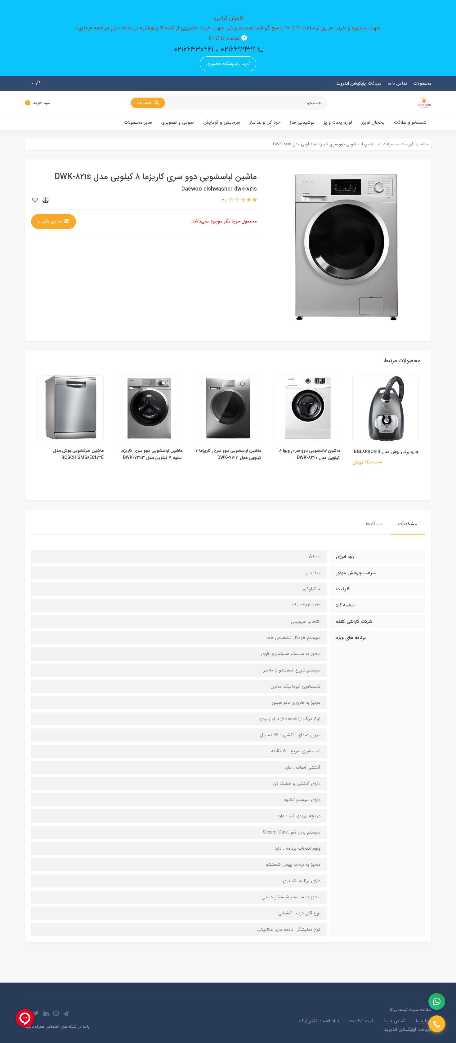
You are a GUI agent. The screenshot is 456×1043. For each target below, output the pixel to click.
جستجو (145, 103)
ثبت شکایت (361, 1021)
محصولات (422, 83)
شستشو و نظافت (410, 122)
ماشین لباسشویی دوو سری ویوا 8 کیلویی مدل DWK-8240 (309, 454)
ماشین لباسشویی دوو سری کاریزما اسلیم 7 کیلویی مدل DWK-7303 (151, 454)
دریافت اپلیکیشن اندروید (358, 83)
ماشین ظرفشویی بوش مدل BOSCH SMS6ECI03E (78, 454)
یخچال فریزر (373, 122)
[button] (36, 83)
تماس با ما (397, 83)
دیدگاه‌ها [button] (374, 524)
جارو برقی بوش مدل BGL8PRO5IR (386, 451)
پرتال (392, 1010)
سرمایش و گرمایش (221, 122)
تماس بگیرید (50, 221)
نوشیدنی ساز (302, 122)
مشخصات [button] (407, 524)
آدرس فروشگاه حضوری (228, 64)
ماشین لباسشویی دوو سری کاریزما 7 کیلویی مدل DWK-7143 (228, 454)
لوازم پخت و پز (338, 122)
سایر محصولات (138, 122)
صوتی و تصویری (177, 122)
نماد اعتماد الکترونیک (319, 1021)
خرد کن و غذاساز (264, 122)
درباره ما (423, 1021)
